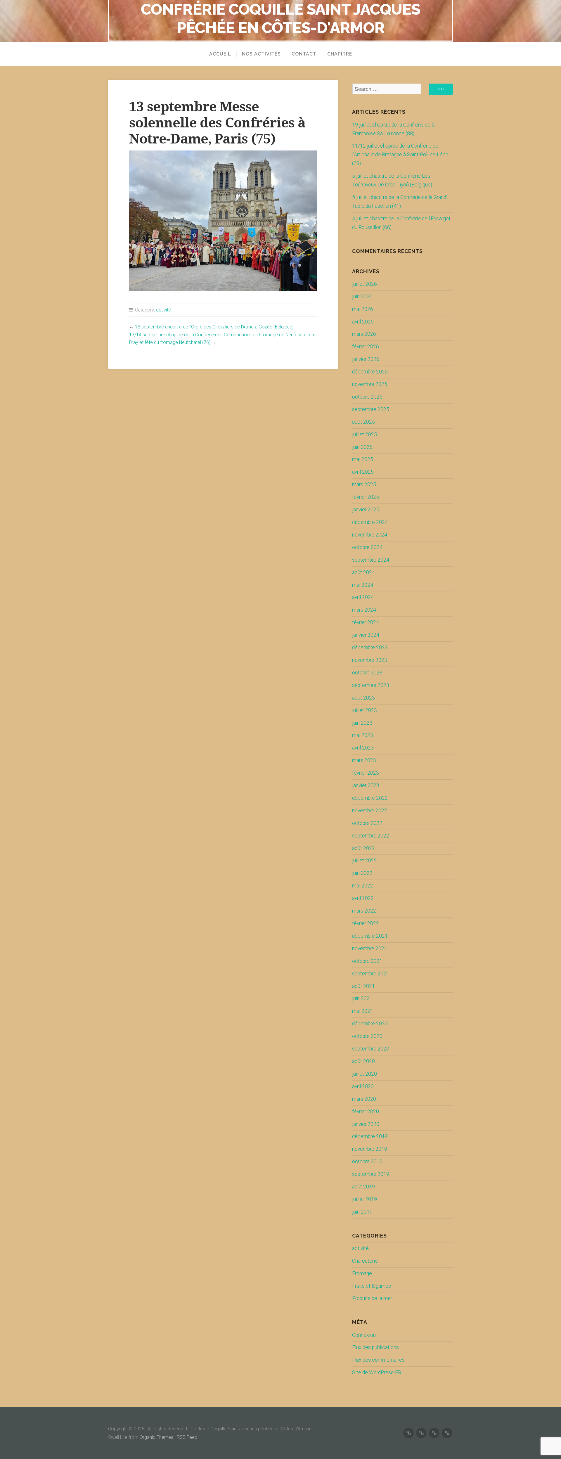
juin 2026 (362, 297)
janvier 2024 (365, 635)
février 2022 (365, 923)
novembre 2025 (369, 384)
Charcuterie (365, 1261)
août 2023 (363, 698)
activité (163, 310)
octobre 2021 (367, 961)
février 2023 (365, 773)
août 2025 (363, 422)
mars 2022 (364, 911)
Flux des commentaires (378, 1360)
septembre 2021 (370, 974)
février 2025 (365, 497)
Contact (304, 54)
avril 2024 (363, 597)
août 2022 (363, 848)
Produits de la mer (372, 1298)
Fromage (362, 1273)
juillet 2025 (364, 434)
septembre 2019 (370, 1174)
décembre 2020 (370, 1024)
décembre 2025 (370, 372)
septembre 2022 (370, 836)
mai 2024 (362, 585)
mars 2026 (364, 334)
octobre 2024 (367, 547)
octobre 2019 (367, 1161)
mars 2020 (364, 1099)
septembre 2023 (370, 685)
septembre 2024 (370, 560)
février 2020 (365, 1111)
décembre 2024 (370, 522)
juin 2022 (362, 873)
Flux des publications (375, 1347)
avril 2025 (363, 472)
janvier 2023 (365, 785)
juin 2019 (362, 1212)
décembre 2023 (370, 647)
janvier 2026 (365, 359)
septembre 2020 (370, 1049)
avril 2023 (363, 748)
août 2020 (363, 1061)
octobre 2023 (367, 673)
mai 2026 (362, 309)
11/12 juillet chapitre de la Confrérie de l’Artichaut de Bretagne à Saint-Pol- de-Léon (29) (400, 154)
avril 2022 (363, 898)
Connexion (364, 1335)
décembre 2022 (370, 798)
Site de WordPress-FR (376, 1372)
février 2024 (365, 622)
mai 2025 (362, 459)
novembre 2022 (369, 811)
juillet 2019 (364, 1199)
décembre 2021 (370, 936)
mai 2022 (362, 886)
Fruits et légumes (371, 1286)
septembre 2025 (370, 409)
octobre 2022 (367, 823)
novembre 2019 (369, 1149)
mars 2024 (364, 610)
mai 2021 (362, 1011)
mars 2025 (364, 484)
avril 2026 (363, 322)
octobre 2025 (367, 397)
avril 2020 (363, 1086)
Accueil (220, 54)
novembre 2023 (369, 660)
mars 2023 (364, 760)
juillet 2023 (364, 710)
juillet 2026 (364, 284)
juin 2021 (362, 998)
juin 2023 (362, 723)
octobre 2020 (367, 1036)
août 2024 (363, 572)
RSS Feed (187, 1437)
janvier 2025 (365, 510)
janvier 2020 (365, 1124)
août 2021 (363, 986)
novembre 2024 (369, 535)
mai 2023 (362, 735)
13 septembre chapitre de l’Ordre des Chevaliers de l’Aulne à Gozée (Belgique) (214, 327)
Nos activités (261, 54)
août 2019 (363, 1187)
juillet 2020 (364, 1074)
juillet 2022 (364, 860)
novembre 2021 (369, 948)
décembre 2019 (370, 1136)
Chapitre (339, 54)
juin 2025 (362, 447)
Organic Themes (156, 1437)
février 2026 (365, 346)
